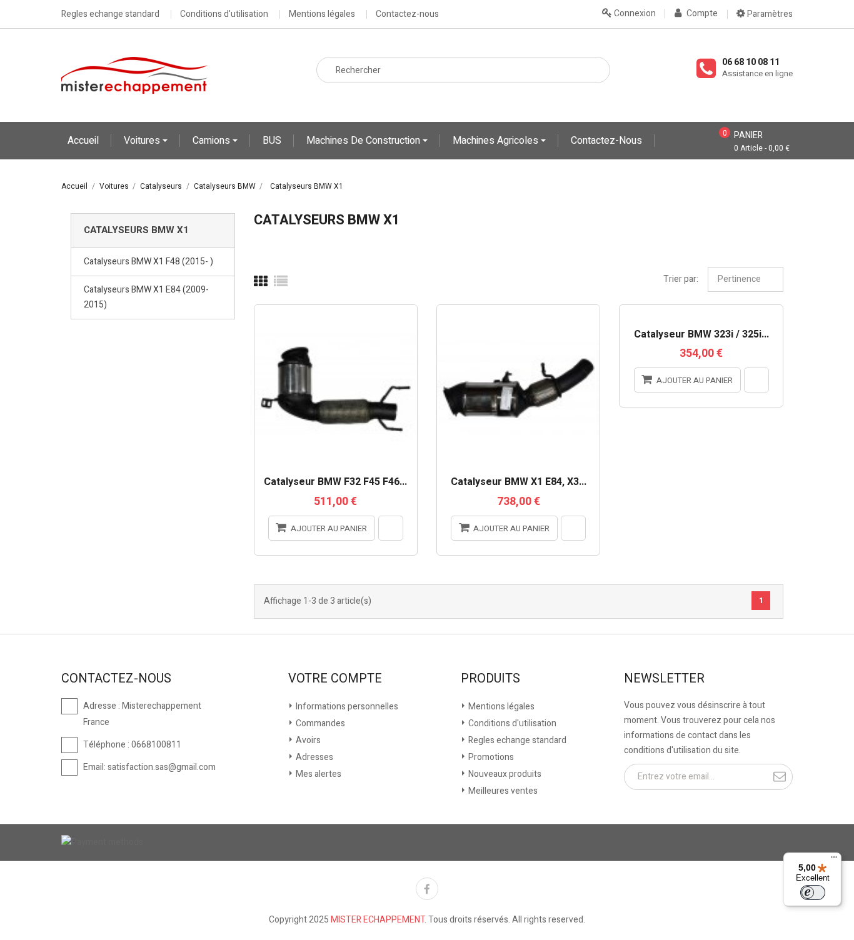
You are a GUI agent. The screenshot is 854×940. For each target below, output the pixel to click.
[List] (281, 282)
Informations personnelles (346, 706)
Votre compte (335, 679)
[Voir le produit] (390, 528)
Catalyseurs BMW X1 (136, 230)
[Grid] (261, 282)
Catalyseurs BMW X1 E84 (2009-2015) (146, 297)
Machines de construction (364, 140)
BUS (272, 140)
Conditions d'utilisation (224, 14)
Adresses (313, 757)
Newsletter (664, 679)
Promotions (490, 757)
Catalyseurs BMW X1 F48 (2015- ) (148, 261)
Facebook (427, 889)
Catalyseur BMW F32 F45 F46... (335, 482)
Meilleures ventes (502, 791)
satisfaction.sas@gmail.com (162, 767)
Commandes (319, 723)
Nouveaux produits (503, 774)
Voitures (143, 140)
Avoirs (307, 740)
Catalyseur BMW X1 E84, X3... (518, 482)
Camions (213, 140)
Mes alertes (317, 774)
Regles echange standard (110, 14)
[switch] (812, 892)
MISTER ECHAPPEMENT (377, 919)
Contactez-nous (407, 14)
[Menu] (833, 860)
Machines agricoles (497, 140)
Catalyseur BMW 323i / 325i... (701, 335)
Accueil (83, 140)
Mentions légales (322, 14)
